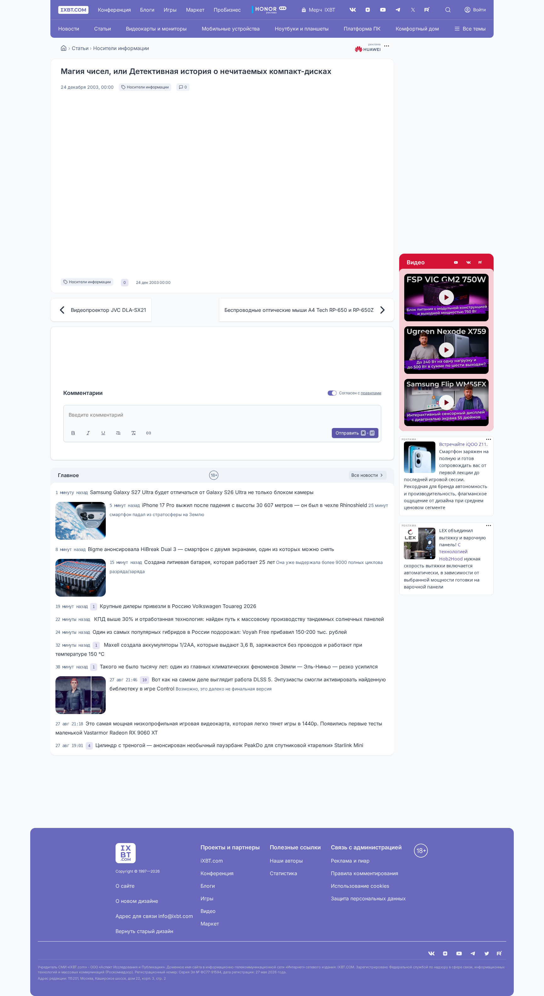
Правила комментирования (364, 873)
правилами (371, 393)
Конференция (114, 10)
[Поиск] (448, 10)
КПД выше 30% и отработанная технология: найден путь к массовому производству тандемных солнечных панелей (238, 619)
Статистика (283, 873)
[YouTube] (383, 10)
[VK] (431, 953)
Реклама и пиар (350, 861)
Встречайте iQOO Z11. (463, 444)
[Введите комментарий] (222, 414)
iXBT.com (212, 861)
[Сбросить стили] (133, 433)
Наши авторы (286, 861)
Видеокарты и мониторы (156, 28)
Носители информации (121, 48)
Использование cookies (360, 886)
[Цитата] (118, 433)
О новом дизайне (137, 901)
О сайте (125, 886)
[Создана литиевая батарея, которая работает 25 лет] (80, 578)
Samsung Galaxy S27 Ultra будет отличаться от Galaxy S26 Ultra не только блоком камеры (202, 492)
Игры (170, 10)
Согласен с (349, 393)
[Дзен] (367, 10)
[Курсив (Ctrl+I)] (88, 433)
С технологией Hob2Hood (453, 552)
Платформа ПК (362, 28)
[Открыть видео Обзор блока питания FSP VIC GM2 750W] (446, 297)
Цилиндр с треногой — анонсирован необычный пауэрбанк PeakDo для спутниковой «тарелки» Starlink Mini (229, 745)
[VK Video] (468, 262)
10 (144, 680)
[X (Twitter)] (413, 10)
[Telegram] (398, 10)
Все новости (364, 475)
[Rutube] (481, 262)
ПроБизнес (227, 10)
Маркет (195, 10)
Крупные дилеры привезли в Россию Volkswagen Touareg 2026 (178, 606)
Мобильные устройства (231, 28)
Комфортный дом (417, 28)
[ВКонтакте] (352, 10)
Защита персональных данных (368, 898)
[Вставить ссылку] (149, 433)
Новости (68, 28)
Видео (416, 262)
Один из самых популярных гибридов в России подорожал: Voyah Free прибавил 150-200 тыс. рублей (220, 632)
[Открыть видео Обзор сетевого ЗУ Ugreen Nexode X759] (446, 350)
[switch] (332, 393)
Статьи (102, 28)
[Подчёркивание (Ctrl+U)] (103, 433)
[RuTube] (428, 10)
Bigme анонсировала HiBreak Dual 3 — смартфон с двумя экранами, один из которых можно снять (211, 549)
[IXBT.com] (63, 48)
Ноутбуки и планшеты (302, 28)
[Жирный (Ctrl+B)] (73, 433)
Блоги (147, 10)
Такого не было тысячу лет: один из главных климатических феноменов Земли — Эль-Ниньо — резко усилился (239, 666)
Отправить (355, 433)
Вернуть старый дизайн (144, 931)
